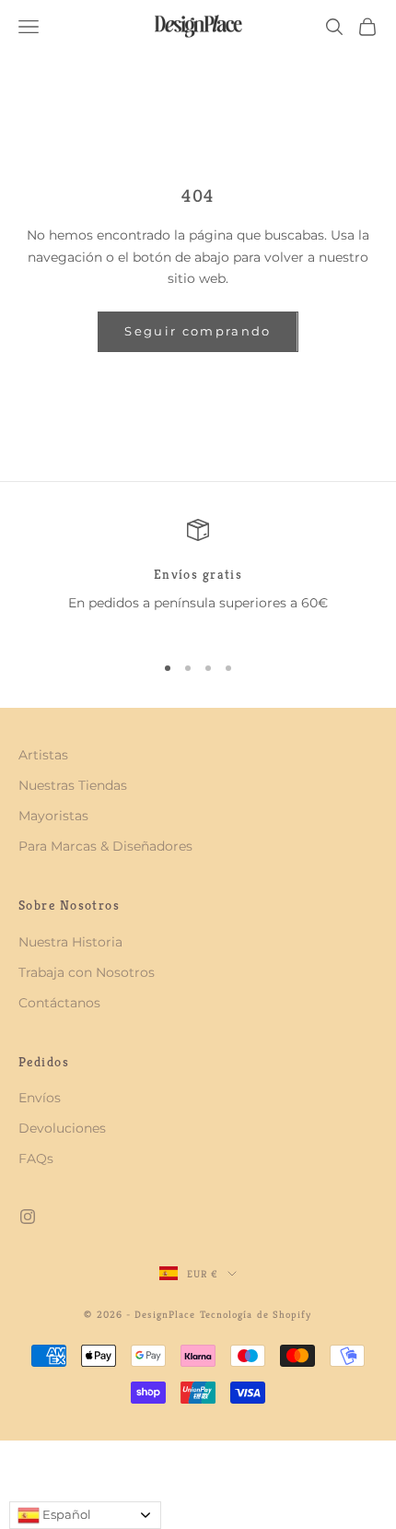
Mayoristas (53, 815)
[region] (198, 577)
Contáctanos (59, 1002)
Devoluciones (62, 1128)
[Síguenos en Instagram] (27, 1216)
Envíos (39, 1097)
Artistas (43, 755)
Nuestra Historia (70, 942)
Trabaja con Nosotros (86, 972)
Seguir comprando (197, 330)
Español (65, 1514)
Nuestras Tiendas (72, 785)
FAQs (35, 1158)
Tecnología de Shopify (256, 1314)
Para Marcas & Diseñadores (105, 846)
